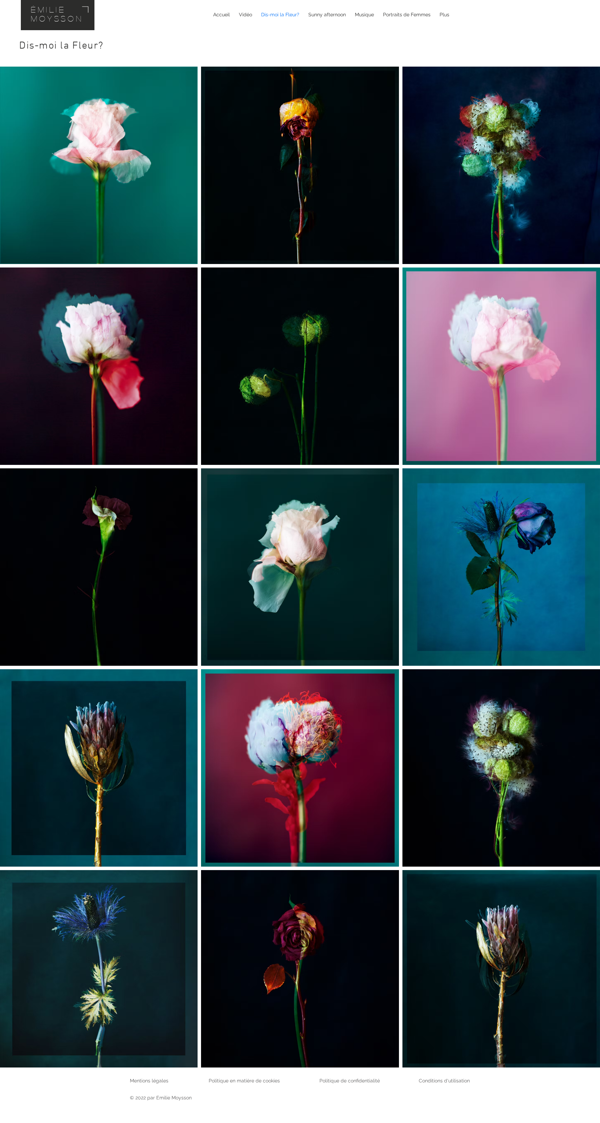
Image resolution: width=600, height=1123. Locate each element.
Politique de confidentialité (349, 1080)
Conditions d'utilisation (444, 1080)
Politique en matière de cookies (245, 1080)
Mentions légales (149, 1080)
